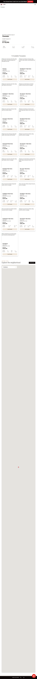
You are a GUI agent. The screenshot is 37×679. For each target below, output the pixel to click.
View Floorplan (10, 79)
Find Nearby (5, 267)
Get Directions (32, 262)
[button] (18, 467)
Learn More (30, 1)
